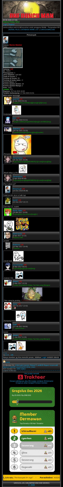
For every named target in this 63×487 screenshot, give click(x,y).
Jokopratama (17, 158)
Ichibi (17, 365)
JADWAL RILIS (13, 29)
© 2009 (31, 485)
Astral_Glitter (17, 210)
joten (14, 118)
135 (12, 355)
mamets (26, 365)
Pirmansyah (17, 189)
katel (21, 365)
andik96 (40, 365)
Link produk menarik (31, 373)
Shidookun (16, 129)
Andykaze (16, 245)
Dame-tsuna (17, 234)
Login (5, 24)
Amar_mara (30, 367)
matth (15, 325)
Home (8, 362)
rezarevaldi (54, 365)
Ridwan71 (33, 365)
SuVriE (15, 200)
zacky (15, 304)
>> (6, 353)
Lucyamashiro (18, 265)
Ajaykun (6, 367)
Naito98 (12, 367)
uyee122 (16, 99)
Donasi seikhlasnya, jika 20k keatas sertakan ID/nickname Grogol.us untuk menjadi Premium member (31, 382)
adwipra (16, 281)
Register (11, 24)
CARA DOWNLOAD (47, 29)
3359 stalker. (21, 369)
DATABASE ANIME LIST (30, 29)
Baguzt (46, 365)
